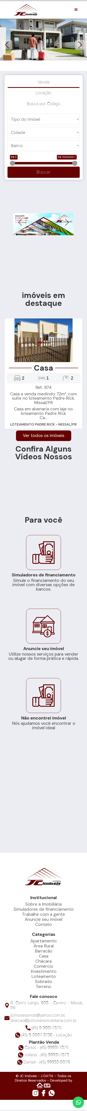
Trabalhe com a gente (43, 914)
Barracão (43, 951)
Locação (43, 92)
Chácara (43, 961)
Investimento (43, 971)
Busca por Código (43, 103)
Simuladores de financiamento (44, 909)
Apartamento (43, 941)
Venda (44, 82)
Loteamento (43, 976)
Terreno (43, 986)
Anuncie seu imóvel (43, 919)
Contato (43, 924)
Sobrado (43, 981)
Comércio (43, 966)
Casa (43, 956)
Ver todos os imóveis (43, 435)
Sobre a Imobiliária (43, 904)
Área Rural (44, 946)
